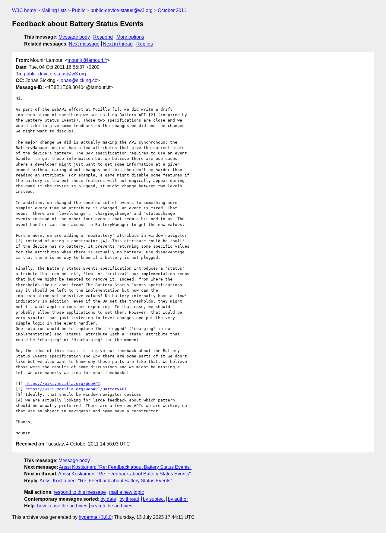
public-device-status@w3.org (121, 10)
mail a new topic (126, 492)
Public (78, 10)
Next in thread (118, 43)
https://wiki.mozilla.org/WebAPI (62, 383)
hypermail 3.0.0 (95, 517)
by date (108, 499)
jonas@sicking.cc (78, 80)
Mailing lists (54, 10)
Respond (103, 37)
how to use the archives (62, 505)
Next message (84, 43)
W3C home (24, 10)
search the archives (111, 505)
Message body (74, 37)
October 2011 (172, 10)
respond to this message (80, 492)
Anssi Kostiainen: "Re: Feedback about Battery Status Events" (125, 467)
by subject (154, 499)
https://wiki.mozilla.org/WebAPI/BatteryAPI (76, 389)
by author (178, 499)
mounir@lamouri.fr (87, 60)
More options (130, 37)
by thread (129, 499)
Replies (144, 43)
